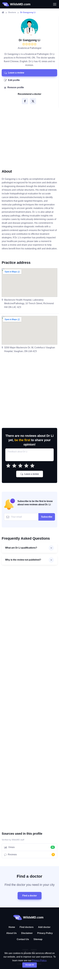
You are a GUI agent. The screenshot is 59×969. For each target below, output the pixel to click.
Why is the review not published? (23, 560)
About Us (11, 933)
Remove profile (15, 87)
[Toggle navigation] (54, 4)
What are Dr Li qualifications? (21, 548)
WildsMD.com (20, 4)
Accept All (29, 965)
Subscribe (46, 517)
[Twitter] (33, 101)
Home (12, 927)
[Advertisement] (29, 137)
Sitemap (38, 939)
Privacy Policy (45, 933)
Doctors (12, 12)
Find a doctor (29, 895)
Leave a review (16, 72)
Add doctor (44, 927)
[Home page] (3, 12)
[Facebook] (25, 101)
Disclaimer (27, 933)
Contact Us (23, 939)
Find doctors (27, 927)
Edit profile (14, 80)
